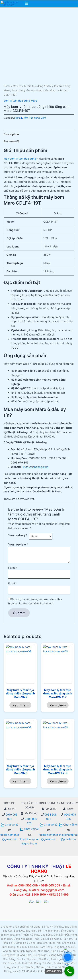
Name (12, 567)
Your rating (17, 535)
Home (7, 86)
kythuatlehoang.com (35, 467)
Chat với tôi (12, 824)
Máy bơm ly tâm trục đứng (28, 86)
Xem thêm (20, 705)
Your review (18, 544)
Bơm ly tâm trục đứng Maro (20, 100)
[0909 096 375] (69, 971)
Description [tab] (11, 134)
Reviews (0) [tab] (11, 141)
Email (12, 583)
